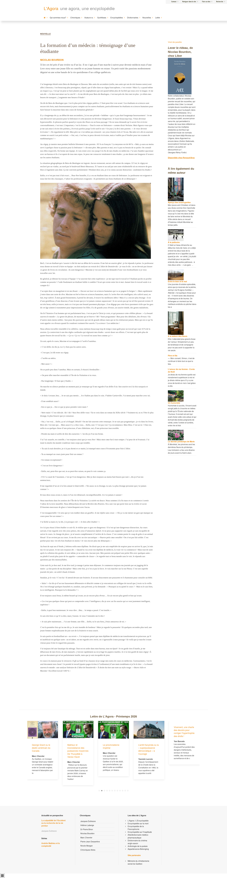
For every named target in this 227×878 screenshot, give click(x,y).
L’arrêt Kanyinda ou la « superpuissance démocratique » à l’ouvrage (113, 749)
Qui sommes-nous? (58, 17)
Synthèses (101, 17)
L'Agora (51, 8)
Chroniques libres (87, 849)
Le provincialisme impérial (75, 746)
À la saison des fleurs (177, 336)
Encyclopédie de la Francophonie (136, 827)
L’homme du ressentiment (180, 746)
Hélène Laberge (87, 825)
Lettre (157, 17)
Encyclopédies (116, 17)
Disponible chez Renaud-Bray (181, 157)
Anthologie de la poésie (138, 846)
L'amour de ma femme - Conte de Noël (181, 370)
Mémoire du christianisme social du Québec (138, 862)
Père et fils (172, 355)
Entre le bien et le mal (177, 281)
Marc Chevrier (86, 837)
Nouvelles (146, 17)
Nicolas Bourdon (51, 59)
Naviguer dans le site (189, 2)
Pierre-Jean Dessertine (90, 841)
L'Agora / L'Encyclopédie (138, 820)
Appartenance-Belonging (138, 849)
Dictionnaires (132, 17)
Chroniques (75, 17)
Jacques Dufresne (88, 821)
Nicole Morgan (86, 845)
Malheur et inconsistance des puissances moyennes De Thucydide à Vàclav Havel (42, 750)
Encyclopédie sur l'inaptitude (140, 832)
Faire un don (206, 2)
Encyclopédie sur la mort (138, 823)
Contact (173, 2)
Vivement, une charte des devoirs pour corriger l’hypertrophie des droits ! (148, 731)
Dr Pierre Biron (86, 829)
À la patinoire (174, 242)
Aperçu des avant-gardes (179, 202)
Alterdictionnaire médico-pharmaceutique (138, 836)
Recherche (219, 2)
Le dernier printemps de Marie (181, 441)
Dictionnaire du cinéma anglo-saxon (137, 842)
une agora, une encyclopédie (87, 8)
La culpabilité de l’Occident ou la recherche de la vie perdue (53, 823)
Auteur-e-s (88, 17)
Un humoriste (174, 402)
